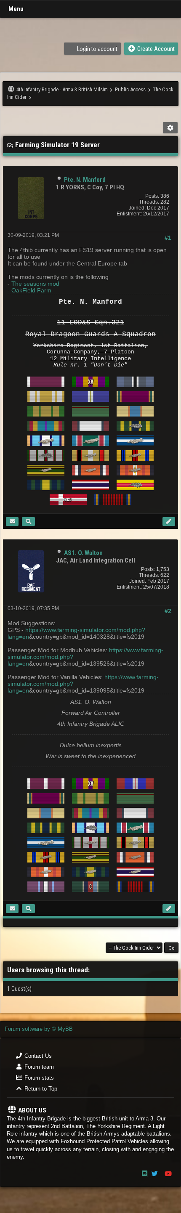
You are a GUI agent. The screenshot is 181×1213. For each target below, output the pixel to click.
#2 (168, 611)
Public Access (130, 89)
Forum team (38, 1067)
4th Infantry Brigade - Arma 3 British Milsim (62, 89)
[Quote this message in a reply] (168, 521)
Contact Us (37, 1056)
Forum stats (38, 1078)
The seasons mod (35, 283)
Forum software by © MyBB (39, 1029)
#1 (168, 237)
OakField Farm (31, 290)
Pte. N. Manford (85, 179)
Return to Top (40, 1089)
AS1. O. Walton (83, 553)
